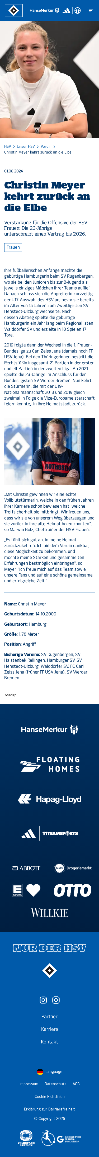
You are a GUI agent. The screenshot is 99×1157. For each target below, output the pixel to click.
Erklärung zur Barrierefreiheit (49, 1109)
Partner (49, 1017)
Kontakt (49, 1042)
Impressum (29, 1084)
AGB (76, 1084)
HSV (7, 147)
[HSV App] (56, 1000)
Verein (46, 147)
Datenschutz (55, 1084)
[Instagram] (43, 1000)
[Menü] (91, 10)
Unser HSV (26, 147)
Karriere (49, 1029)
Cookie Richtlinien (50, 1096)
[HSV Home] (14, 10)
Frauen (13, 247)
